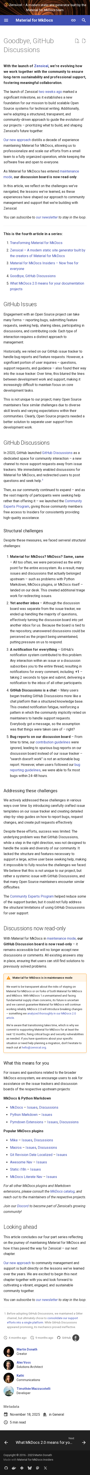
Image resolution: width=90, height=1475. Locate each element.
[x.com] (45, 1468)
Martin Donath (27, 1349)
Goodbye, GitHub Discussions (33, 276)
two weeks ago (50, 92)
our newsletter (47, 217)
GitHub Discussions (57, 453)
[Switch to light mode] (73, 20)
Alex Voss (24, 1362)
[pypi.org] (21, 1468)
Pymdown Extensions (26, 1122)
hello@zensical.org (34, 1047)
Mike (14, 1140)
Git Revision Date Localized (31, 1155)
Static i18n (18, 1169)
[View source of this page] (77, 41)
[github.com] (6, 1468)
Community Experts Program (32, 896)
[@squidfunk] (75, 1337)
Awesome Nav (21, 1162)
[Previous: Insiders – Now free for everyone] (6, 1442)
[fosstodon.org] (37, 1468)
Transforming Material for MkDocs (36, 243)
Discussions (48, 1107)
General (58, 1414)
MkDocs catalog (62, 1191)
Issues (32, 1107)
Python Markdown (24, 1115)
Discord (23, 1206)
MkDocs (16, 1107)
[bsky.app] (29, 1468)
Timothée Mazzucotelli (33, 1388)
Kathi (20, 1375)
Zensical (41, 66)
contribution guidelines (53, 742)
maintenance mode (61, 938)
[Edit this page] (84, 41)
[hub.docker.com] (13, 1468)
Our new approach (17, 140)
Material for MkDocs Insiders (35, 1459)
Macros (16, 1148)
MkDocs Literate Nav (26, 1177)
